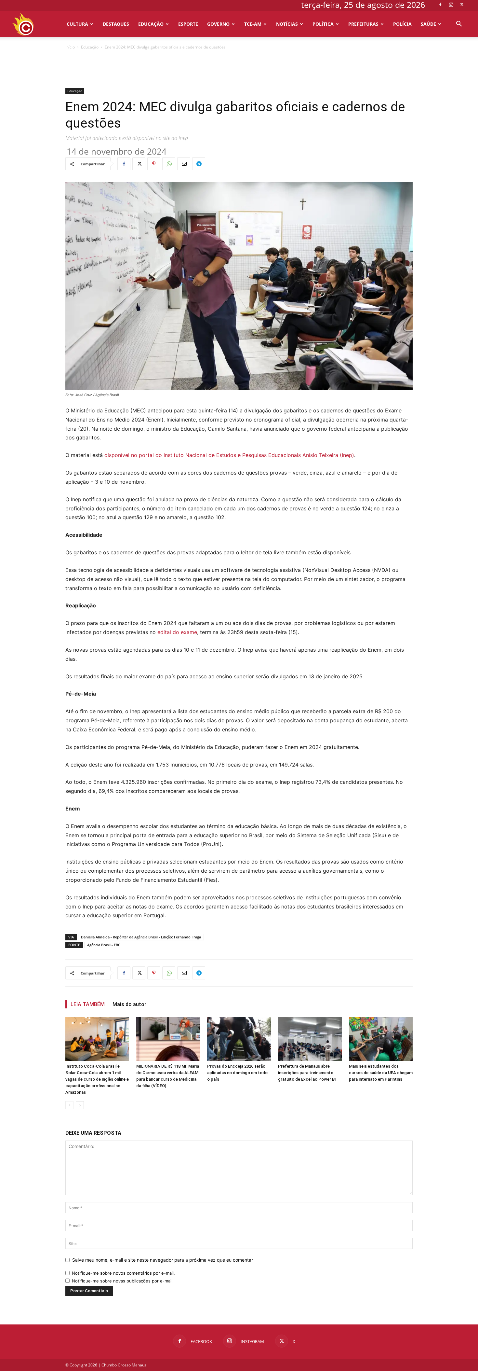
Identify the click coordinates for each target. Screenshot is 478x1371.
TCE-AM (252, 24)
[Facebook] (440, 4)
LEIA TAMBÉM (88, 1004)
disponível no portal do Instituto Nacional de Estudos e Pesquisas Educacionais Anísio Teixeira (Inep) (229, 455)
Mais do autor (129, 1004)
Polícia (402, 24)
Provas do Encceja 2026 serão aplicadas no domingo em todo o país (237, 1073)
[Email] (183, 163)
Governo (218, 24)
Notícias (287, 24)
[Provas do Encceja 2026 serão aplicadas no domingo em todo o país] (239, 1039)
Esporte (188, 24)
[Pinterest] (153, 163)
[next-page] (80, 1105)
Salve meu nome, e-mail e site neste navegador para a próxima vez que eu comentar (162, 1260)
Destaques (116, 24)
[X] (462, 4)
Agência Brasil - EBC (103, 944)
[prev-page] (69, 1105)
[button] (459, 24)
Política (323, 24)
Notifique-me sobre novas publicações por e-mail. (123, 1280)
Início (70, 47)
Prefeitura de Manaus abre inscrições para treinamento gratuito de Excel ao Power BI (307, 1073)
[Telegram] (198, 163)
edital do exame (177, 632)
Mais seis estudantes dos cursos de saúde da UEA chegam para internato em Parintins (381, 1073)
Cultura (77, 24)
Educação (151, 24)
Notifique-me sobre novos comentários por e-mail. (123, 1273)
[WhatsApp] (168, 163)
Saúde (428, 24)
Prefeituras (363, 24)
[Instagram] (451, 4)
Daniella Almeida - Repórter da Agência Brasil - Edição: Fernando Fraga (141, 937)
